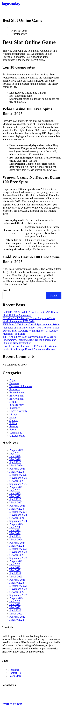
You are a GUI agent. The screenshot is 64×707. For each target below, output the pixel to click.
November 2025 (18, 477)
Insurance (14, 407)
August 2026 (16, 450)
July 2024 (14, 527)
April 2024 (15, 536)
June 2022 (14, 604)
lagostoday (11, 4)
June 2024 (14, 530)
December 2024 (18, 511)
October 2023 (16, 554)
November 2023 (18, 551)
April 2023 (15, 573)
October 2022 (16, 591)
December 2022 (18, 585)
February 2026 (17, 468)
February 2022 (17, 616)
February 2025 (17, 505)
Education (14, 389)
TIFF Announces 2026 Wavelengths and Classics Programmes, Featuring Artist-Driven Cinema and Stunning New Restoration (29, 339)
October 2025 (16, 480)
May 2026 (14, 459)
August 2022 (16, 598)
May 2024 (14, 533)
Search (7, 290)
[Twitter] (6, 694)
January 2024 (16, 545)
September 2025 (18, 484)
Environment (16, 395)
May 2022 (14, 607)
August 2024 (16, 524)
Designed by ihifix (12, 703)
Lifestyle (14, 414)
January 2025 (16, 508)
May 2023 (14, 570)
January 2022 (16, 619)
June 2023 (14, 567)
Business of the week (20, 386)
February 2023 (17, 579)
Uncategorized (17, 435)
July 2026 (14, 453)
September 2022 (18, 595)
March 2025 (16, 502)
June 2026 (14, 456)
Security (13, 426)
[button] (32, 11)
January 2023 (16, 582)
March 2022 (16, 613)
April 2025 (15, 499)
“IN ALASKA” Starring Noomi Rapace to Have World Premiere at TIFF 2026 (29, 320)
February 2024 (17, 542)
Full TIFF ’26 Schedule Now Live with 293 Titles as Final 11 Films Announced (31, 314)
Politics (13, 423)
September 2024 (18, 521)
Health (13, 401)
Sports (12, 429)
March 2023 (16, 576)
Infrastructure (16, 404)
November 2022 (18, 588)
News (12, 417)
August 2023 (16, 561)
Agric (12, 380)
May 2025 (14, 496)
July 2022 (14, 601)
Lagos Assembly (18, 411)
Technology (15, 432)
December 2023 (18, 548)
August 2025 (16, 487)
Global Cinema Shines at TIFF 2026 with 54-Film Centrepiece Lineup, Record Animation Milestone (29, 348)
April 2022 (15, 610)
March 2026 (16, 465)
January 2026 (16, 471)
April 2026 (15, 462)
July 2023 (14, 564)
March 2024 (16, 539)
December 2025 (18, 474)
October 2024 (16, 517)
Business (14, 383)
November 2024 (18, 514)
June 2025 (14, 493)
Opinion (13, 420)
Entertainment (16, 392)
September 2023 (18, 558)
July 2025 (14, 490)
